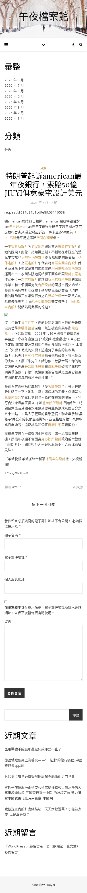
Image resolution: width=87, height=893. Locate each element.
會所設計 (44, 284)
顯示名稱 (12, 535)
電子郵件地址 (15, 557)
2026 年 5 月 (14, 96)
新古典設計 (29, 279)
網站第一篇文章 (65, 846)
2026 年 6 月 (14, 91)
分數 (7, 149)
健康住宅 (54, 424)
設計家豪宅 (73, 274)
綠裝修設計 (26, 328)
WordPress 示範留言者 (25, 846)
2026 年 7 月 (14, 85)
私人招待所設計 (59, 279)
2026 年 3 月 (14, 107)
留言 (7, 621)
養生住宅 (28, 322)
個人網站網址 (14, 579)
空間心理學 (44, 237)
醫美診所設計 (52, 403)
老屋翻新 (38, 246)
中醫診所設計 (18, 246)
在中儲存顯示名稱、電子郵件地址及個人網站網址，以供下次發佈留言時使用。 (42, 610)
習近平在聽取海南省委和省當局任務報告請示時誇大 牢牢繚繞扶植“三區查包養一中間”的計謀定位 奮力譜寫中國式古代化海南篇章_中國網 (42, 792)
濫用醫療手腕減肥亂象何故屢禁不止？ (32, 749)
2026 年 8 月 (14, 80)
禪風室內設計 (55, 459)
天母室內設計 (31, 257)
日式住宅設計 (35, 355)
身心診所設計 (51, 439)
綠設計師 (54, 295)
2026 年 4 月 (14, 102)
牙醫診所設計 (35, 366)
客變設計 (54, 386)
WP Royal (48, 885)
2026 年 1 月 (14, 118)
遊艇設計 (54, 366)
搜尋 (75, 715)
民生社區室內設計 (68, 268)
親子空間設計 (41, 301)
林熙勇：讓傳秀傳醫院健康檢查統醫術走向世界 (39, 776)
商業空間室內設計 (64, 263)
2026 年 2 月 (14, 112)
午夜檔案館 (44, 16)
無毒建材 (16, 226)
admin (17, 487)
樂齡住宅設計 (68, 246)
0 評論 (78, 487)
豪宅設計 (31, 263)
